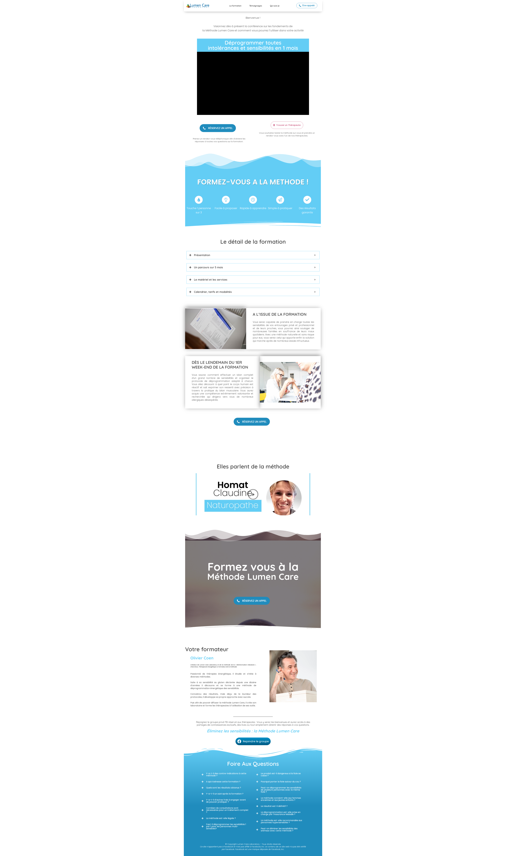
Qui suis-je (274, 5)
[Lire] (253, 494)
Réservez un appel (220, 128)
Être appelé (308, 5)
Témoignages (255, 5)
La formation (235, 5)
